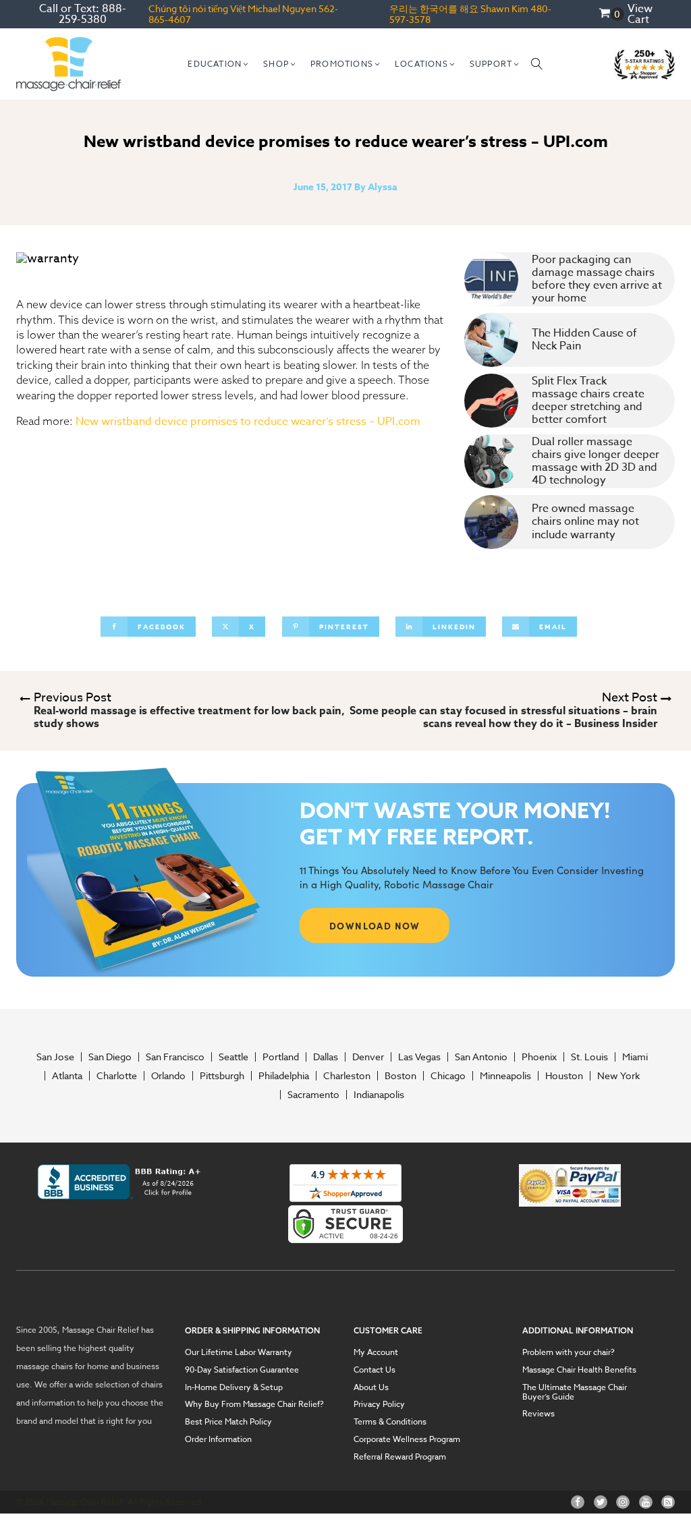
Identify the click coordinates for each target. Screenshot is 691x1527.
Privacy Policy (379, 1404)
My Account (376, 1352)
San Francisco (175, 1057)
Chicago (448, 1076)
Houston (564, 1076)
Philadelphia (283, 1076)
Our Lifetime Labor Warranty (238, 1352)
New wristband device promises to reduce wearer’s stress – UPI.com (248, 421)
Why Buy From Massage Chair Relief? (254, 1404)
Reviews (538, 1413)
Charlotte (116, 1076)
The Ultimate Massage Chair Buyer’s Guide (574, 1392)
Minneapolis (505, 1076)
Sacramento (313, 1094)
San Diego (110, 1057)
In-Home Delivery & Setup (234, 1387)
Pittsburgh (222, 1076)
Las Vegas (419, 1057)
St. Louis (589, 1057)
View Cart (640, 14)
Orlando (168, 1076)
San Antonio (481, 1057)
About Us (371, 1387)
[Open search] (537, 64)
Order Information (218, 1439)
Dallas (325, 1057)
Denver (368, 1057)
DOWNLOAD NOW (374, 925)
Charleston (346, 1076)
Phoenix (539, 1057)
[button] (218, 64)
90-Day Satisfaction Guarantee (242, 1370)
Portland (280, 1057)
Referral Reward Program (400, 1457)
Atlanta (67, 1076)
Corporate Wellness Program (407, 1439)
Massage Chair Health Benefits (579, 1370)
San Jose (55, 1057)
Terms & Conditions (390, 1422)
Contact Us (374, 1370)
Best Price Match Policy (228, 1422)
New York (618, 1076)
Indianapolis (379, 1094)
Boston (400, 1076)
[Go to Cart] (611, 14)
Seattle (233, 1057)
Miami (635, 1057)
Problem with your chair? (568, 1352)
